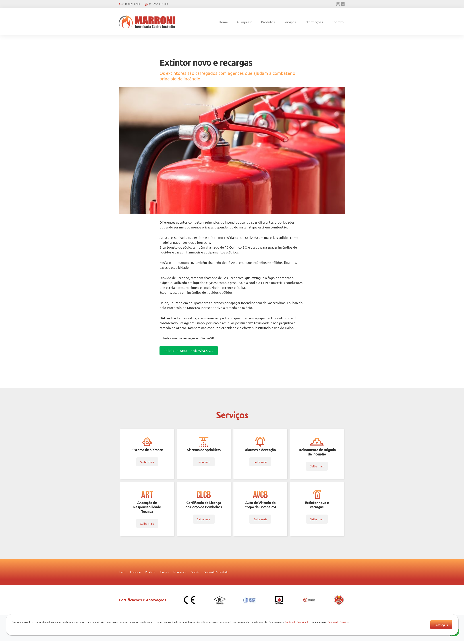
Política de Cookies (338, 621)
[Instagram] (338, 4)
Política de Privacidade (216, 571)
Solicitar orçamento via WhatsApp (189, 350)
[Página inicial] (147, 21)
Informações (313, 22)
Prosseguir (441, 625)
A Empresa (244, 22)
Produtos (268, 22)
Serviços (289, 22)
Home (223, 22)
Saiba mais (147, 462)
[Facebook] (343, 4)
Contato (338, 22)
